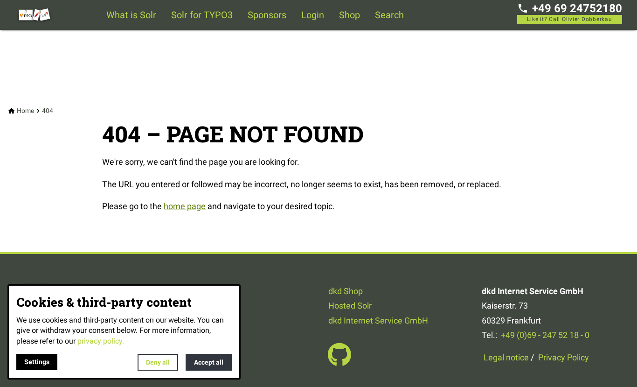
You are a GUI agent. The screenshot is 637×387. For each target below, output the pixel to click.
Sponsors (267, 15)
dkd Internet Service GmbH (378, 320)
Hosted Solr (350, 305)
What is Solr (131, 15)
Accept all (208, 362)
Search (389, 15)
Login (312, 15)
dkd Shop (345, 291)
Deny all (158, 362)
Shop (349, 15)
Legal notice (506, 357)
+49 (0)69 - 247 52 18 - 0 (545, 335)
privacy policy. (100, 341)
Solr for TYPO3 (202, 15)
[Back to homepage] (52, 15)
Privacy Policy (563, 357)
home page (185, 206)
